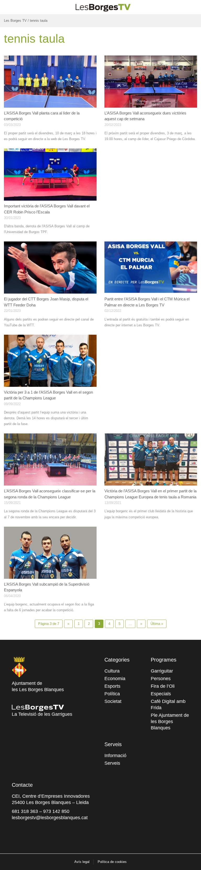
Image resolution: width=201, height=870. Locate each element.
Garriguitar (162, 671)
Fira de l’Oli (163, 686)
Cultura (112, 671)
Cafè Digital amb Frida (168, 704)
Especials (161, 693)
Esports (112, 686)
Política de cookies (112, 862)
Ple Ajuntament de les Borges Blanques (170, 721)
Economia (114, 678)
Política (112, 693)
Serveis (112, 763)
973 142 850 (56, 811)
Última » (156, 624)
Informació (115, 755)
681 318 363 (25, 811)
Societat (112, 701)
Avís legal (82, 862)
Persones (161, 678)
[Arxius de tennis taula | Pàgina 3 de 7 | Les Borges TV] (103, 6)
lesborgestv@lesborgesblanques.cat (50, 817)
